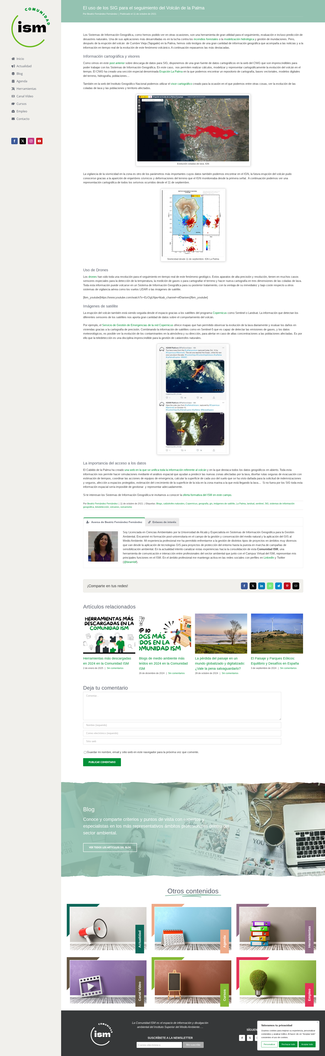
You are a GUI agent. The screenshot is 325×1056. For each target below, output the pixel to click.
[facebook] (242, 1038)
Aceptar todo (307, 1044)
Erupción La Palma (171, 71)
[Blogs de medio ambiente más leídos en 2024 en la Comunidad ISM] (165, 615)
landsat (250, 503)
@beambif (130, 561)
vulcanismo (126, 507)
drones (92, 276)
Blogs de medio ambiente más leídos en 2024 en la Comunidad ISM (163, 663)
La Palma (241, 503)
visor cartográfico (181, 83)
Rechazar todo (288, 1044)
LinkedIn (269, 557)
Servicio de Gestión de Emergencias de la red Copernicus (137, 325)
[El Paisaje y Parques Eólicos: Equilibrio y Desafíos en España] (277, 615)
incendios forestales (206, 39)
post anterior (117, 63)
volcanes (114, 507)
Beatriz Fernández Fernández (102, 14)
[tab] (114, 522)
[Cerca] (317, 1022)
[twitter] (250, 1038)
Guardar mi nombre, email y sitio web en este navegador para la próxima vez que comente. (143, 752)
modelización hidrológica (239, 39)
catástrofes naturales (174, 503)
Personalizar (269, 1044)
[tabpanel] (193, 547)
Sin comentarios (115, 668)
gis (211, 503)
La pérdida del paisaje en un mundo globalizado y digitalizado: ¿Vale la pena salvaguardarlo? (220, 663)
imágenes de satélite (224, 503)
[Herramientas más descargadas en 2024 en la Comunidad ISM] (109, 615)
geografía (203, 503)
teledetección (102, 507)
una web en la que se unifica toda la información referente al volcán (166, 469)
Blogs (159, 503)
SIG (267, 503)
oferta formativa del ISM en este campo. (207, 494)
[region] (288, 1035)
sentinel (260, 503)
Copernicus (220, 312)
